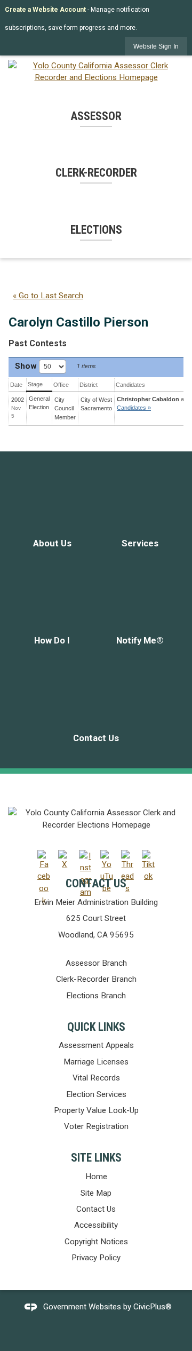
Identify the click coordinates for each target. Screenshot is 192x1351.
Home (96, 1176)
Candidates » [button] (134, 407)
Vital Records (96, 1078)
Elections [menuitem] (96, 229)
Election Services (96, 1094)
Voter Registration (96, 1126)
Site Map (96, 1193)
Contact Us (96, 1209)
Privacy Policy (96, 1257)
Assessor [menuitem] (96, 116)
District (88, 385)
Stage (35, 384)
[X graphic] (64, 860)
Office (61, 385)
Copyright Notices (96, 1241)
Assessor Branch (96, 963)
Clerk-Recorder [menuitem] (96, 172)
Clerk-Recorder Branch (96, 979)
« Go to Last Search (48, 295)
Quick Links (96, 1027)
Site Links (96, 1157)
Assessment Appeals (96, 1045)
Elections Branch (96, 995)
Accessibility (96, 1225)
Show (27, 366)
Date (16, 385)
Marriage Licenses (96, 1062)
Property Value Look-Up (96, 1110)
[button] (156, 46)
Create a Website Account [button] (45, 9)
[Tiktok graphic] (148, 866)
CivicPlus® (152, 1307)
